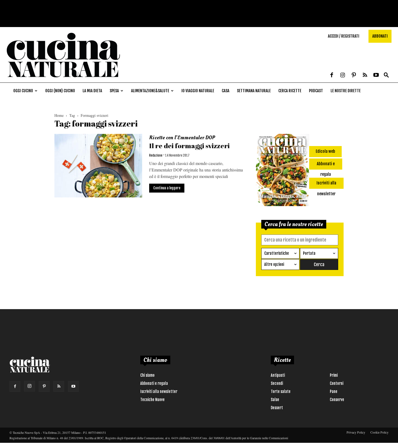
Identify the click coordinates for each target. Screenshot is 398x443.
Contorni (336, 383)
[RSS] (365, 75)
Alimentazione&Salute (150, 90)
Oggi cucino (23, 90)
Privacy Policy (356, 432)
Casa (225, 90)
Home (59, 115)
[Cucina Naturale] (63, 79)
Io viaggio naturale (197, 90)
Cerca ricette (289, 90)
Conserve (337, 399)
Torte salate (281, 391)
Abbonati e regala (154, 383)
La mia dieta (92, 90)
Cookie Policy (379, 432)
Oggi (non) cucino (60, 90)
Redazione (155, 155)
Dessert (277, 407)
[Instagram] (343, 75)
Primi (334, 375)
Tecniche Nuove (152, 399)
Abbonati (380, 36)
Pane (333, 391)
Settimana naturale (254, 90)
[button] (386, 75)
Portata (309, 253)
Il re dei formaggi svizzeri (189, 145)
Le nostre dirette (346, 90)
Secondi (277, 383)
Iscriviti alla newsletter (158, 391)
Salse (275, 399)
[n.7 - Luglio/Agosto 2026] (282, 171)
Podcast (316, 90)
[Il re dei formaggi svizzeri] (98, 165)
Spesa (114, 90)
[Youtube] (376, 75)
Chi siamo (147, 375)
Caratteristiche (276, 253)
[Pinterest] (354, 75)
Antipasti (278, 375)
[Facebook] (332, 75)
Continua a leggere (166, 188)
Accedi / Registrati (343, 36)
